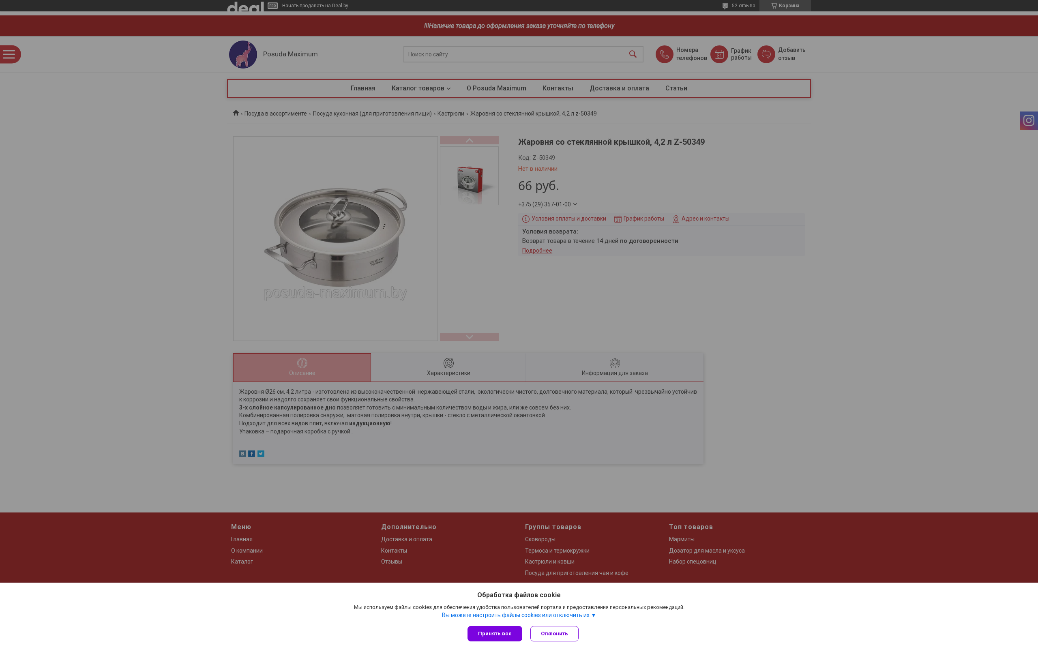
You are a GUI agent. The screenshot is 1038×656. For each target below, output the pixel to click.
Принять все (495, 633)
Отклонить (554, 633)
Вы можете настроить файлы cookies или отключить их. (516, 615)
